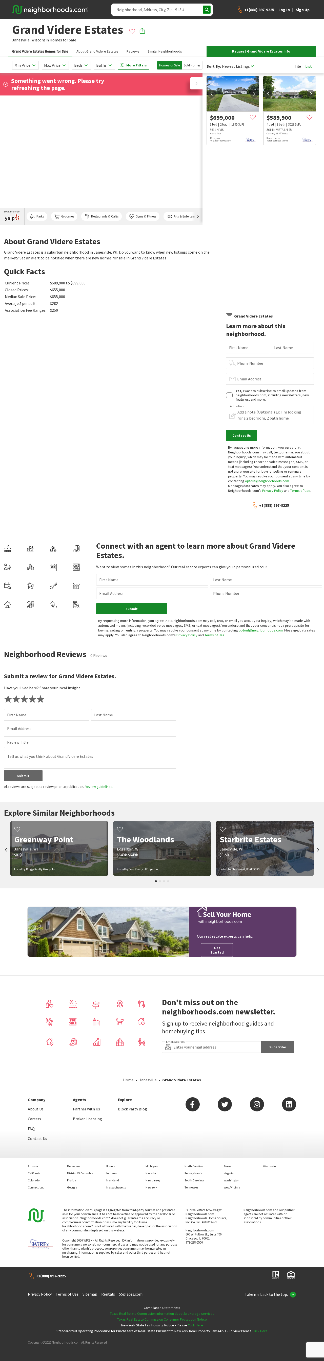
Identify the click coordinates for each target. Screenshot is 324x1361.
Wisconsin (40, 39)
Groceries (67, 216)
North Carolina (194, 1166)
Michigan (152, 1166)
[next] (254, 94)
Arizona (33, 1166)
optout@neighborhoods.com (267, 481)
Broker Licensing (87, 1118)
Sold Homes (192, 65)
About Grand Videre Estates (97, 51)
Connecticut (36, 1187)
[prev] (212, 94)
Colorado (33, 1180)
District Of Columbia (80, 1173)
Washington (231, 1180)
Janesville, (21, 39)
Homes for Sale (169, 65)
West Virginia (232, 1187)
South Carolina (194, 1180)
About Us (36, 1108)
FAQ (31, 1128)
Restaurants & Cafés (104, 216)
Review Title (18, 742)
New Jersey (153, 1180)
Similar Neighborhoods (165, 51)
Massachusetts (116, 1187)
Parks (40, 216)
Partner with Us (86, 1108)
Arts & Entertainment (188, 216)
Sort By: (214, 66)
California (34, 1173)
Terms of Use (300, 490)
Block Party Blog (132, 1108)
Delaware (73, 1166)
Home (128, 1079)
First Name (238, 348)
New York (151, 1187)
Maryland (112, 1180)
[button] (196, 83)
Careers (34, 1118)
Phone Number (250, 363)
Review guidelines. (99, 786)
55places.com (131, 1294)
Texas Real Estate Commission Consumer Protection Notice (162, 1319)
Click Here (195, 1325)
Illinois (110, 1166)
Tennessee (191, 1187)
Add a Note (237, 406)
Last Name (283, 348)
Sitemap (90, 1294)
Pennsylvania (193, 1173)
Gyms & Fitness (146, 216)
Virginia (229, 1173)
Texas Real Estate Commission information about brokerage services (162, 1313)
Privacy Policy (272, 490)
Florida (71, 1180)
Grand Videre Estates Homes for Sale (40, 51)
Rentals (108, 1294)
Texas (227, 1166)
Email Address (249, 379)
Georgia (72, 1187)
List (308, 66)
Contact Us (37, 1138)
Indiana (111, 1173)
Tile (297, 66)
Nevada (151, 1173)
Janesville (148, 1079)
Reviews (133, 51)
